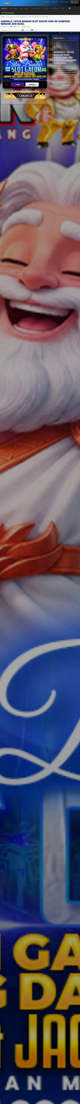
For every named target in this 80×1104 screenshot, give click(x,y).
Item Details (4, 30)
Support (36, 30)
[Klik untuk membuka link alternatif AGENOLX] (25, 58)
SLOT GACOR (9, 16)
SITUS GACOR (31, 16)
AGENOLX (3, 16)
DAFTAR (32, 84)
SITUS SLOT (38, 16)
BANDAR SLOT (23, 16)
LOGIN (17, 84)
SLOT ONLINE (16, 16)
